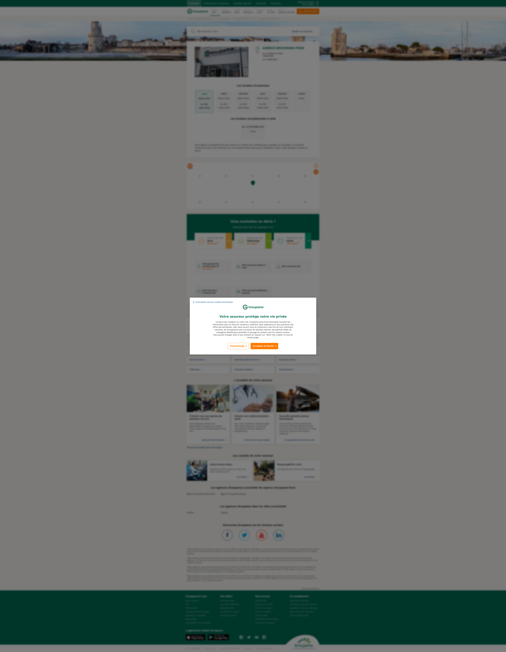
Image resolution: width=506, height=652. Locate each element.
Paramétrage (237, 346)
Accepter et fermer (263, 346)
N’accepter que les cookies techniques (214, 302)
